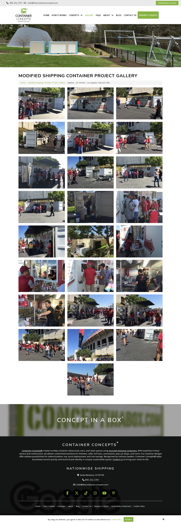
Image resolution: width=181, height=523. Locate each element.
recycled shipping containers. (123, 450)
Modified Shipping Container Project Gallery (46, 82)
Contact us (118, 459)
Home (23, 82)
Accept (128, 519)
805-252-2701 (16, 3)
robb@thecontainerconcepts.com (42, 3)
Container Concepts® (32, 450)
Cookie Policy (116, 519)
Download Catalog (167, 3)
